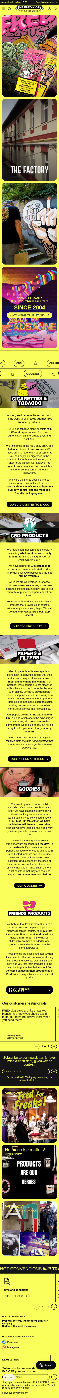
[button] (9, 9)
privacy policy (20, 1392)
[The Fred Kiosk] (29, 9)
